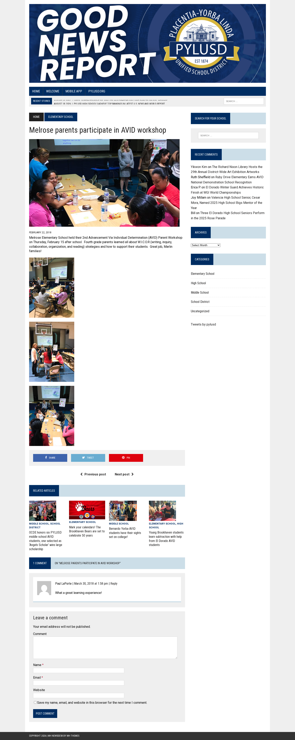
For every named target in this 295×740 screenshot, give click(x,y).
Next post (122, 474)
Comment (40, 634)
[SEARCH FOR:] (244, 101)
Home (36, 91)
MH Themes (73, 735)
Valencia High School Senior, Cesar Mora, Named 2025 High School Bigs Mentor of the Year (226, 203)
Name (37, 665)
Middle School (39, 523)
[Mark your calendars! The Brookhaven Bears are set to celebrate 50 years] (87, 517)
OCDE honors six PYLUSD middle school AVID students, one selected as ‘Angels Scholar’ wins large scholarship (45, 541)
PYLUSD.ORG (96, 91)
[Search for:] (228, 135)
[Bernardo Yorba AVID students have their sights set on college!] (123, 518)
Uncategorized (200, 311)
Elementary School (82, 522)
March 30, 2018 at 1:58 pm (91, 583)
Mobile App (73, 91)
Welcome (52, 91)
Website (39, 690)
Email (37, 677)
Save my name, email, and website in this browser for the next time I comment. (92, 703)
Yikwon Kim (199, 167)
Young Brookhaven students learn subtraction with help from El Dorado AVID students (166, 539)
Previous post (95, 474)
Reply (113, 583)
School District (200, 302)
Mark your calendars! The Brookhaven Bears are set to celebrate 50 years (87, 531)
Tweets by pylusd (203, 324)
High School (198, 283)
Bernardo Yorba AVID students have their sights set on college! (125, 533)
